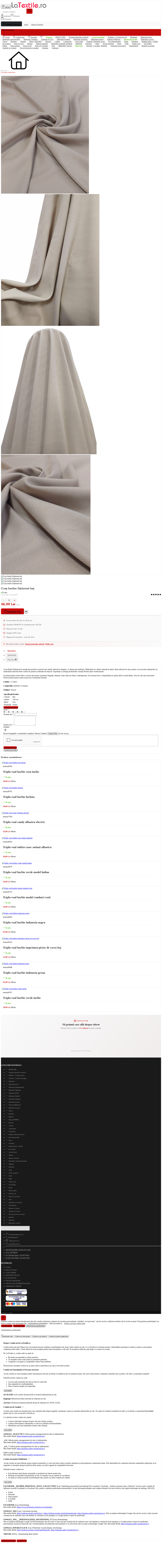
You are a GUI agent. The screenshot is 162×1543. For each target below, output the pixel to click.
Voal (10, 1199)
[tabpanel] (81, 679)
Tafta (127, 44)
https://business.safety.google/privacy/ (31, 1436)
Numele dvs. (8, 714)
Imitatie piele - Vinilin (15, 1146)
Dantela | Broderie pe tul (16, 1134)
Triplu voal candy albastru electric (24, 822)
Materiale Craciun (65, 46)
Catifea (10, 1126)
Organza (11, 1164)
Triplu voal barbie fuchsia (19, 796)
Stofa (10, 1176)
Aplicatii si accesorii (118, 46)
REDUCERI (12, 1069)
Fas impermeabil (13, 1137)
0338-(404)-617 (13, 1237)
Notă (6, 710)
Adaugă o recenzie (10, 707)
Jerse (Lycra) (12, 1152)
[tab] (12, 659)
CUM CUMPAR (11, 1273)
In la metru (12, 1149)
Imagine (6, 727)
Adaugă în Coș (14, 612)
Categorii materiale (13, 24)
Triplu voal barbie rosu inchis (21, 771)
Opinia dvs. (8, 725)
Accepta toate (7, 1326)
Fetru (10, 1140)
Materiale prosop (14, 1102)
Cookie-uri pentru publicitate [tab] (58, 1336)
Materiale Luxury (14, 1108)
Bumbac (11, 1114)
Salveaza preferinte (8, 1541)
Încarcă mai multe (10, 750)
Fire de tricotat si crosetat (29, 48)
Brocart (10, 1123)
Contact (8, 1267)
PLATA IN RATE (11, 1278)
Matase (10, 1155)
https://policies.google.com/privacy (30, 1513)
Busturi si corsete (148, 46)
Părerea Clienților (37, 24)
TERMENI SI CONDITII (13, 1286)
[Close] (2, 1334)
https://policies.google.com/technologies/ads (60, 1513)
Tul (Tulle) (12, 1185)
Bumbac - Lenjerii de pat (16, 1075)
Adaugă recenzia (10, 748)
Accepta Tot (22, 1541)
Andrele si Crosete (9, 48)
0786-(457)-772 (14, 1241)
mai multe (7, 1390)
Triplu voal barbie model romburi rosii (27, 897)
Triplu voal (4, 70)
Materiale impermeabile (16, 1087)
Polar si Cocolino (14, 1196)
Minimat (79, 44)
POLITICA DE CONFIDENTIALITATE (18, 1283)
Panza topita (12, 1190)
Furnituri (11, 1143)
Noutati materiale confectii (34, 644)
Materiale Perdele (14, 1096)
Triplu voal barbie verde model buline (26, 872)
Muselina (133, 37)
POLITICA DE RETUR (13, 1281)
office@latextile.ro (14, 1244)
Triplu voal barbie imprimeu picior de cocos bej (32, 947)
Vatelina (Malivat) (14, 1105)
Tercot (10, 1111)
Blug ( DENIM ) (13, 1120)
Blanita (10, 1117)
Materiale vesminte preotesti (17, 1161)
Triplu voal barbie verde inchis (22, 997)
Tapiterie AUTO (13, 1093)
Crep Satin (11, 1131)
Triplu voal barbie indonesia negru (24, 922)
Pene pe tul (12, 1193)
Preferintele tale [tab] (7, 1336)
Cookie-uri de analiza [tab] (39, 1336)
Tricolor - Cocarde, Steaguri (96, 46)
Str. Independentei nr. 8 (16, 1234)
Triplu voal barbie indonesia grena (24, 972)
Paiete (10, 1188)
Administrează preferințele (35, 1326)
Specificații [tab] (12, 655)
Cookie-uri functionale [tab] (22, 1336)
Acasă (26, 24)
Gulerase (55, 48)
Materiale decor (13, 1084)
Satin (10, 1170)
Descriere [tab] (12, 651)
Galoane (45, 48)
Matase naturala (13, 1158)
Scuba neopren (108, 44)
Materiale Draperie (14, 1099)
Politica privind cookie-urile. (74, 1323)
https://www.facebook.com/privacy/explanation (34, 1507)
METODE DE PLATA (12, 1275)
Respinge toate (19, 1326)
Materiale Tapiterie (14, 1090)
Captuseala (12, 1128)
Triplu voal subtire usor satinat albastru (27, 847)
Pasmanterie (133, 46)
